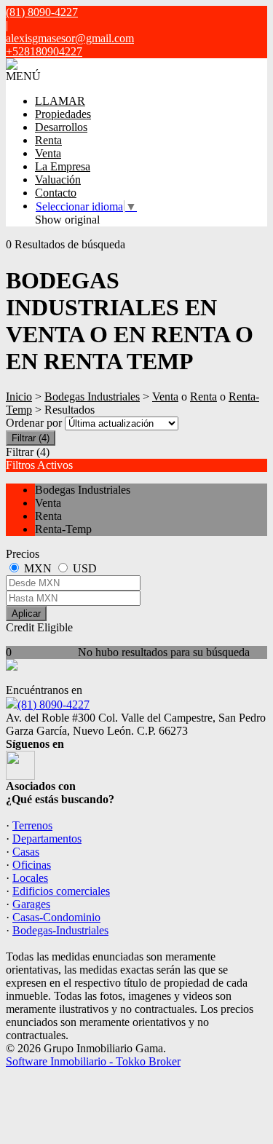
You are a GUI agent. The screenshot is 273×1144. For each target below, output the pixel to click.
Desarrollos (61, 127)
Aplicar (26, 613)
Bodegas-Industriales (60, 930)
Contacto (55, 192)
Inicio (19, 396)
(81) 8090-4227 (53, 704)
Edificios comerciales (61, 891)
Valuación (58, 179)
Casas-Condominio (56, 917)
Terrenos (32, 825)
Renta (48, 140)
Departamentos (47, 838)
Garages (31, 904)
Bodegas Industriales (92, 396)
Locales (30, 878)
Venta (48, 153)
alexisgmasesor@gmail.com (70, 38)
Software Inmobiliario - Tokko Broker (93, 1061)
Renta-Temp (63, 529)
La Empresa (62, 166)
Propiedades (63, 114)
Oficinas (31, 865)
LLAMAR (60, 101)
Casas (25, 851)
